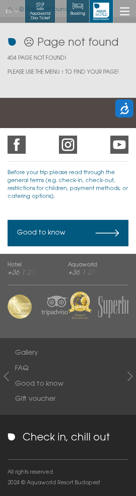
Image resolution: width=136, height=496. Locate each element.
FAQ (22, 368)
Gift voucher (35, 399)
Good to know (41, 233)
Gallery (26, 353)
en (9, 11)
